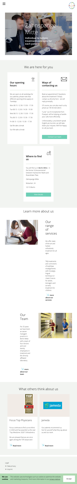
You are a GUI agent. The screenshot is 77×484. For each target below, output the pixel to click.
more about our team (24, 371)
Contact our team (54, 137)
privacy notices (55, 479)
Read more (17, 446)
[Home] (72, 5)
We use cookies (5, 478)
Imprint (9, 469)
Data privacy (11, 466)
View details (38, 194)
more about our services (49, 297)
